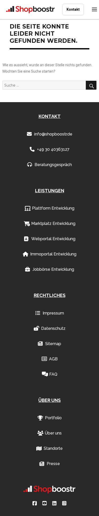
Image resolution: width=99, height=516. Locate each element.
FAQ (53, 374)
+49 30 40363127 (53, 149)
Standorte (53, 448)
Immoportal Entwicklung (53, 254)
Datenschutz (53, 328)
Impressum (53, 313)
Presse (53, 463)
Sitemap (53, 343)
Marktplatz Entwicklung (53, 223)
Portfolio (53, 417)
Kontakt (73, 9)
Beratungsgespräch (53, 164)
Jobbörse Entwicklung (53, 269)
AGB (53, 359)
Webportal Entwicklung (53, 238)
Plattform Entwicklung (53, 208)
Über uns (53, 433)
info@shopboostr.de (53, 134)
